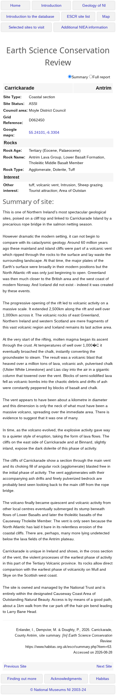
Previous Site (15, 666)
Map (106, 17)
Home (15, 5)
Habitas (102, 679)
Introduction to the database (30, 17)
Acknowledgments (66, 679)
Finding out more (21, 679)
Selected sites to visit (26, 27)
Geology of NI (94, 5)
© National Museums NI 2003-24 (58, 690)
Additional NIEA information (84, 27)
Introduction (51, 5)
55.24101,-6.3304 (44, 132)
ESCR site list (78, 17)
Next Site (104, 666)
